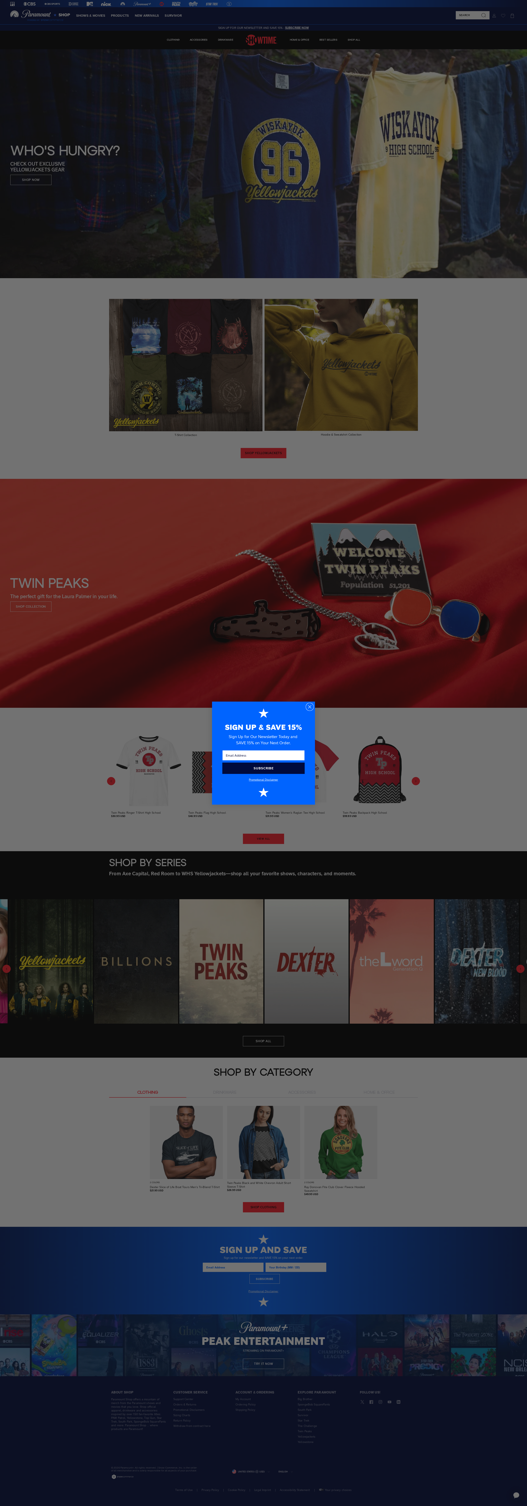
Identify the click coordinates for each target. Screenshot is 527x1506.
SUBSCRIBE (264, 768)
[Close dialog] (309, 706)
